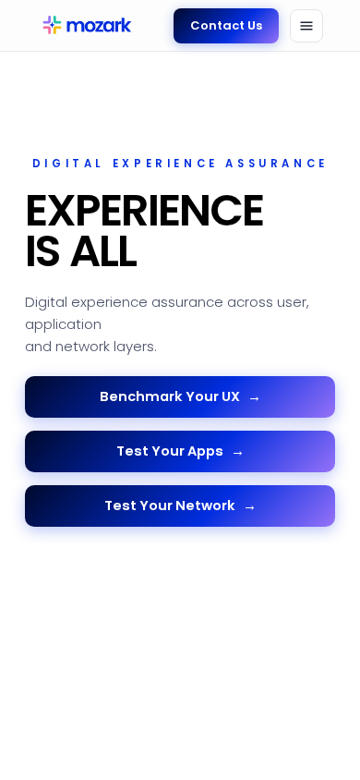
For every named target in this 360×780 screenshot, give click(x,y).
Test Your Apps (180, 451)
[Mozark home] (85, 26)
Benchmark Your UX (180, 396)
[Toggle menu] (306, 26)
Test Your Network (180, 505)
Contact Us (226, 25)
